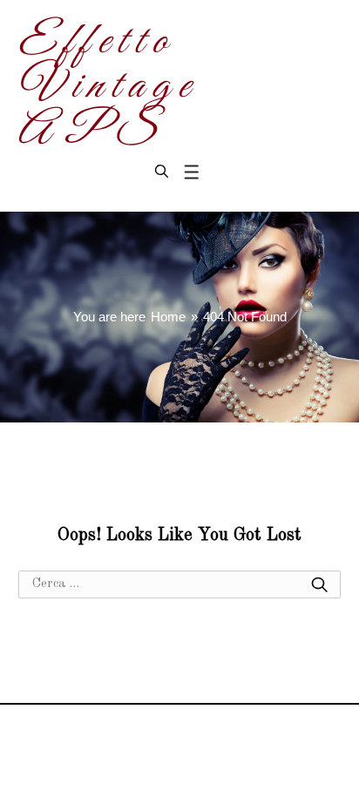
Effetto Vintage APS (106, 87)
